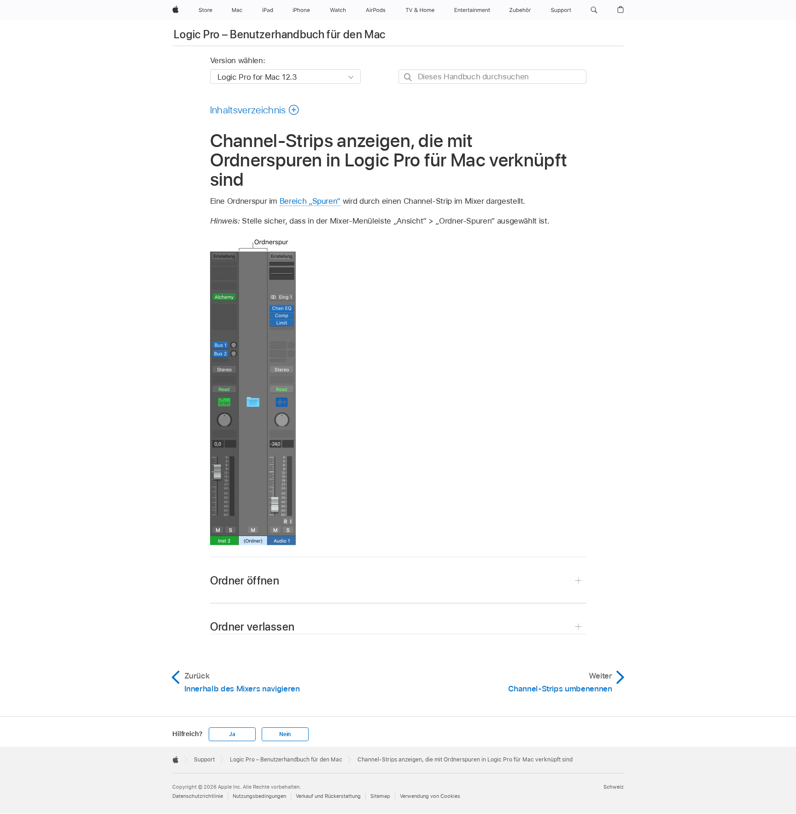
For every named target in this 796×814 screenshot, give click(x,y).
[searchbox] (492, 77)
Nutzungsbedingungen (259, 796)
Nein (285, 734)
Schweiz (613, 787)
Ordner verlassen (252, 626)
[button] (594, 10)
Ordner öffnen (245, 580)
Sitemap (380, 796)
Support (204, 759)
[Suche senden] (408, 77)
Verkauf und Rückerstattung (328, 796)
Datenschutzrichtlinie (197, 796)
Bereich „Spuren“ (310, 201)
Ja (232, 734)
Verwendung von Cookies (430, 796)
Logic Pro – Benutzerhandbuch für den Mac (279, 34)
